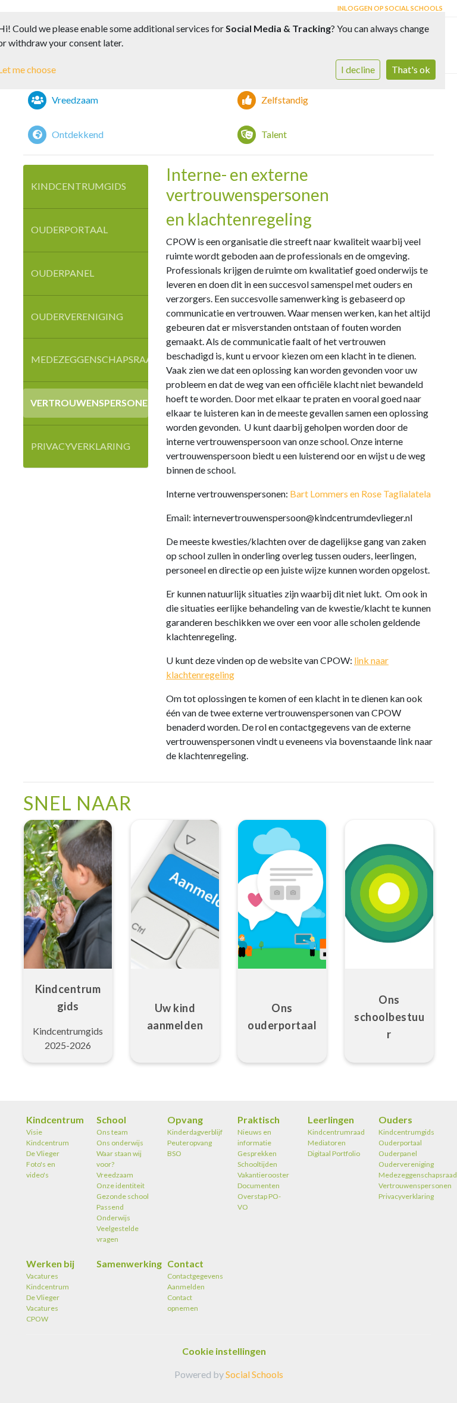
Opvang (185, 1119)
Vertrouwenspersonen (89, 402)
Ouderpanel (62, 272)
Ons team (112, 1132)
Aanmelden (186, 1286)
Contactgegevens (193, 1276)
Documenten (258, 1185)
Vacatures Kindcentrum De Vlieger (47, 1287)
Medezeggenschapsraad (89, 359)
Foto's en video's (40, 1169)
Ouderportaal (69, 229)
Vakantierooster (263, 1174)
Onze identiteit (120, 1185)
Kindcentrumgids (78, 186)
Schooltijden (257, 1164)
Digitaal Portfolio (334, 1153)
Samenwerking (122, 1263)
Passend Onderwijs (113, 1212)
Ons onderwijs (119, 1142)
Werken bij (50, 1263)
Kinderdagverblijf (193, 1132)
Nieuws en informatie (254, 1137)
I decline (358, 69)
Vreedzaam (114, 1174)
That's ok (411, 69)
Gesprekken (257, 1153)
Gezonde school (122, 1196)
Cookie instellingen (224, 1351)
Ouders (395, 1119)
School (111, 1119)
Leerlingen (331, 1119)
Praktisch (258, 1119)
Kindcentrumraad (334, 1132)
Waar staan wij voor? (119, 1159)
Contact (185, 1263)
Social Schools (254, 1374)
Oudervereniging (77, 316)
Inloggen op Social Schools (390, 8)
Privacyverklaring (80, 446)
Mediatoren (327, 1142)
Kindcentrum (52, 1119)
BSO (174, 1153)
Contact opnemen (182, 1303)
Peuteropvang (189, 1142)
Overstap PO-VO (259, 1201)
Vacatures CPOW (42, 1313)
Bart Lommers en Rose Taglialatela (360, 493)
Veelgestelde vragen (117, 1234)
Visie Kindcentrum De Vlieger (47, 1143)
